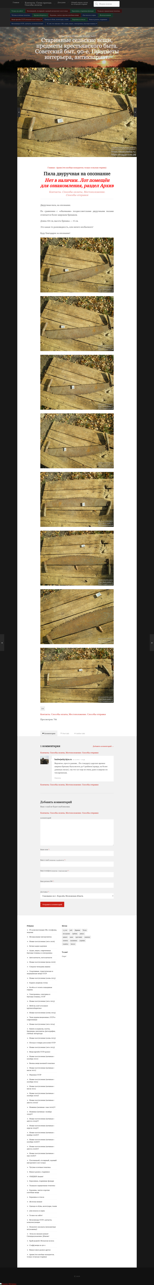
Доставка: (44, 892)
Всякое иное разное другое (40, 1250)
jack (71, 930)
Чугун (84, 930)
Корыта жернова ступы (38, 983)
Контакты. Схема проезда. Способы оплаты (38, 3)
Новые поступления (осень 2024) (42, 1013)
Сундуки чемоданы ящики (39, 967)
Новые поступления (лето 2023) (42, 1047)
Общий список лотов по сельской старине (79, 3)
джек (71, 937)
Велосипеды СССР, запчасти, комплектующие (27, 23)
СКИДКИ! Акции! (36, 1176)
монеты (65, 940)
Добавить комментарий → (103, 746)
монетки (87, 937)
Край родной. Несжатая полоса (41, 1241)
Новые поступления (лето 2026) (42, 941)
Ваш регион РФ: (47, 881)
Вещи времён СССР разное (39, 1052)
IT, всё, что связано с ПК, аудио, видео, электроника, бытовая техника (71, 23)
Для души (61, 2)
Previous (18, 112)
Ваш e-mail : (53, 860)
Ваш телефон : (54, 871)
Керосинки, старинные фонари (83, 11)
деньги (65, 937)
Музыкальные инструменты (40, 937)
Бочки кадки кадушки (38, 946)
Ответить (57, 778)
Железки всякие (105, 15)
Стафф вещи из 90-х (37, 1245)
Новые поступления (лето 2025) (42, 1001)
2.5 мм (65, 930)
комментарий (45, 818)
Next (135, 112)
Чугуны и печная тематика (21, 15)
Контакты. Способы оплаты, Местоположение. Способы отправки (77, 193)
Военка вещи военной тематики (42, 1063)
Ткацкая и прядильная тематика (108, 11)
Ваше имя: (45, 849)
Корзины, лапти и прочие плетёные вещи (64, 15)
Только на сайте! (17, 11)
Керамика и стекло (78, 19)
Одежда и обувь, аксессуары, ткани (56, 19)
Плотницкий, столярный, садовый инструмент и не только (47, 11)
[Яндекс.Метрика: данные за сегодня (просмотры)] (8, 1284)
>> (42, 708)
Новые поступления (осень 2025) (42, 978)
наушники (73, 940)
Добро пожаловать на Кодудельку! (77, 36)
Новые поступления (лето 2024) (42, 1024)
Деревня (77, 930)
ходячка (65, 944)
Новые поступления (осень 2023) (42, 1038)
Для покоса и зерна (89, 15)
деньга (82, 933)
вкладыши (66, 933)
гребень (74, 933)
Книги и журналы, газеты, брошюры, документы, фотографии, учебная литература (41, 1031)
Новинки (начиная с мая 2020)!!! (42, 1107)
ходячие (82, 940)
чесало (73, 944)
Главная (16, 2)
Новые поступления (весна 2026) (42, 962)
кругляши (79, 937)
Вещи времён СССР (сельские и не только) (26, 19)
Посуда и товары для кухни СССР (42, 1043)
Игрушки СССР (35, 1075)
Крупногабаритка (40, 15)
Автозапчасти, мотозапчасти (40, 957)
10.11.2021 (79, 759)
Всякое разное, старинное (98, 19)
